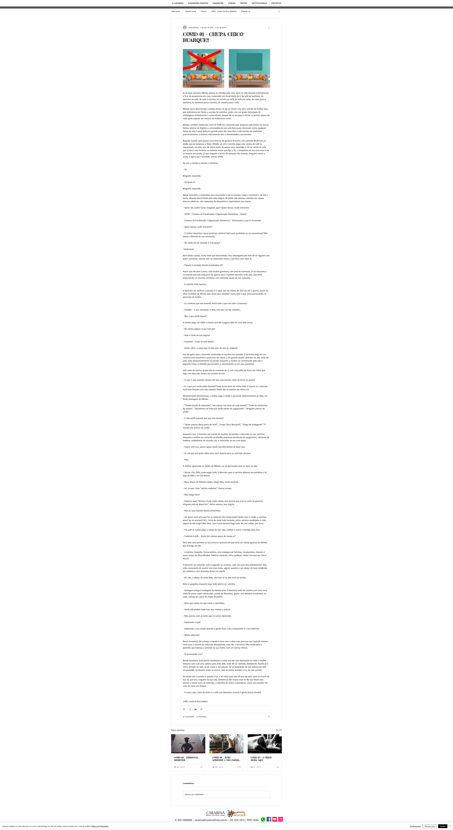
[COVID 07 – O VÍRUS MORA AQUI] (265, 743)
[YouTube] (274, 819)
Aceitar (442, 826)
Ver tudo (279, 730)
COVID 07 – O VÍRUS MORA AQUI (261, 758)
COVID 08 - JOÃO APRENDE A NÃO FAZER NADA (225, 758)
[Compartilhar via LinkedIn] (195, 709)
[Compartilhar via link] (201, 709)
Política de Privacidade (99, 826)
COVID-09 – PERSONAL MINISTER (186, 758)
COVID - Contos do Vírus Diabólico (224, 11)
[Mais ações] (268, 27)
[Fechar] (450, 826)
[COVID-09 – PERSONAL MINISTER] (188, 743)
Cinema (203, 11)
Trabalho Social (190, 11)
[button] (218, 3)
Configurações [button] (415, 826)
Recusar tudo (430, 826)
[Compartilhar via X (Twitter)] (190, 709)
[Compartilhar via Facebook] (184, 709)
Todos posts (175, 11)
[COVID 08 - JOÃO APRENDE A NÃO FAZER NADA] (227, 743)
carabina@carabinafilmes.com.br (211, 819)
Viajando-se (245, 11)
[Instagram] (280, 819)
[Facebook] (269, 819)
